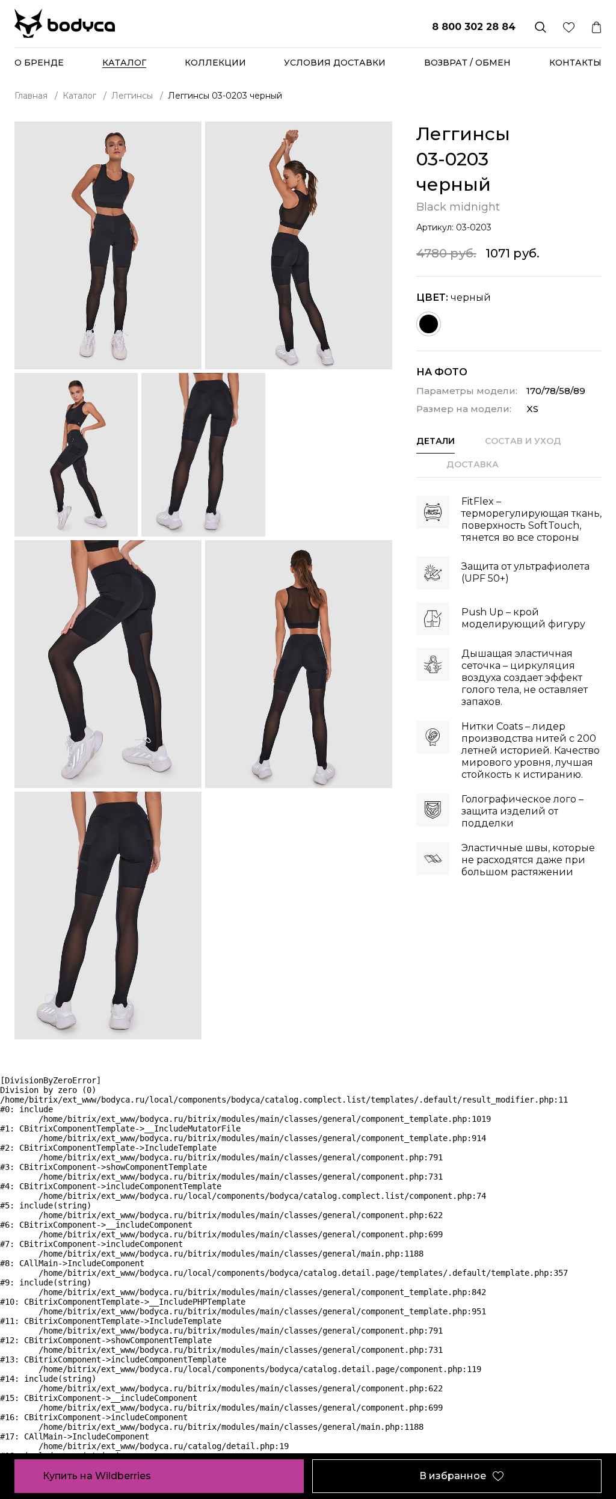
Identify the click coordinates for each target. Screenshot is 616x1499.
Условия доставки (335, 62)
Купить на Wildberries (97, 1476)
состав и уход (523, 441)
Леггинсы (132, 95)
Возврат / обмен (467, 62)
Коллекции (215, 62)
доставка (472, 464)
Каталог (79, 95)
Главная (31, 95)
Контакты (575, 62)
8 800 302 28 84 (474, 26)
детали (435, 441)
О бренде (39, 62)
